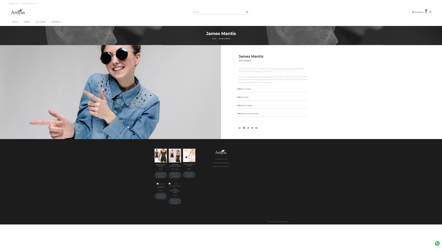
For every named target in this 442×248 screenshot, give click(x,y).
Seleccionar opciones (160, 175)
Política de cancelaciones (221, 163)
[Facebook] (244, 128)
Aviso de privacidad (221, 159)
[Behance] (256, 128)
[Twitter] (248, 128)
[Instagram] (252, 128)
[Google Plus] (240, 128)
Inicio (214, 39)
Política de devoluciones (221, 166)
